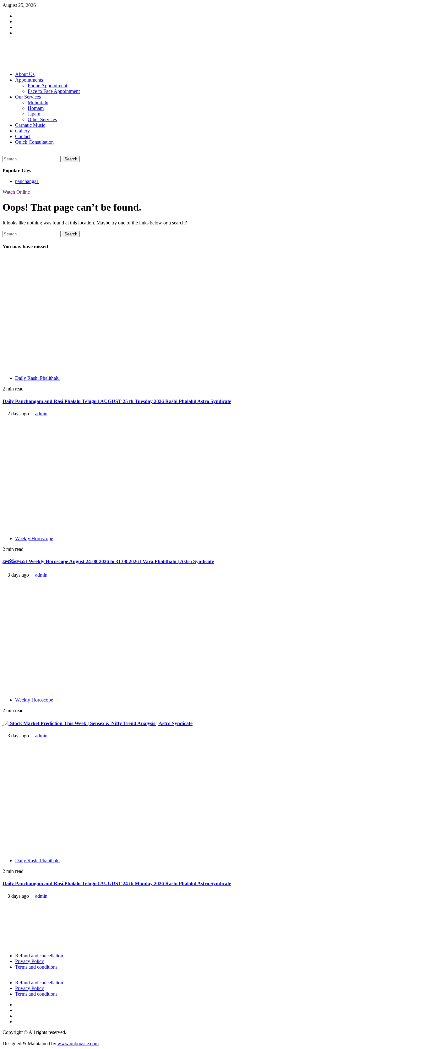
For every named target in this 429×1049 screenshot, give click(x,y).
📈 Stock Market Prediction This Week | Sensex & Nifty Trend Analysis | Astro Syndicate (98, 723)
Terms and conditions (36, 967)
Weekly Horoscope (34, 538)
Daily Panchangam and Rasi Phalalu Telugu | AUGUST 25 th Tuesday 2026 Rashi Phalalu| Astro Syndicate (117, 401)
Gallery (22, 130)
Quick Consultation (34, 142)
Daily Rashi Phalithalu (37, 378)
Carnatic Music (30, 125)
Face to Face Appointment (54, 91)
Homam (36, 108)
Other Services (42, 119)
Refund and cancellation (39, 955)
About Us (25, 74)
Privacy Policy (29, 961)
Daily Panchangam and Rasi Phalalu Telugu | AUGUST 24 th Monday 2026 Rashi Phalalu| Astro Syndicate (117, 883)
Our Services (28, 97)
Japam (34, 113)
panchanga (27, 181)
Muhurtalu (38, 102)
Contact (22, 136)
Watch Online (16, 192)
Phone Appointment (47, 85)
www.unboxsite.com (78, 1043)
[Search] (4, 152)
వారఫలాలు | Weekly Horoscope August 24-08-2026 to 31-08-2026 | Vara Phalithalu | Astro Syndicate (108, 561)
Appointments (29, 80)
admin (41, 413)
